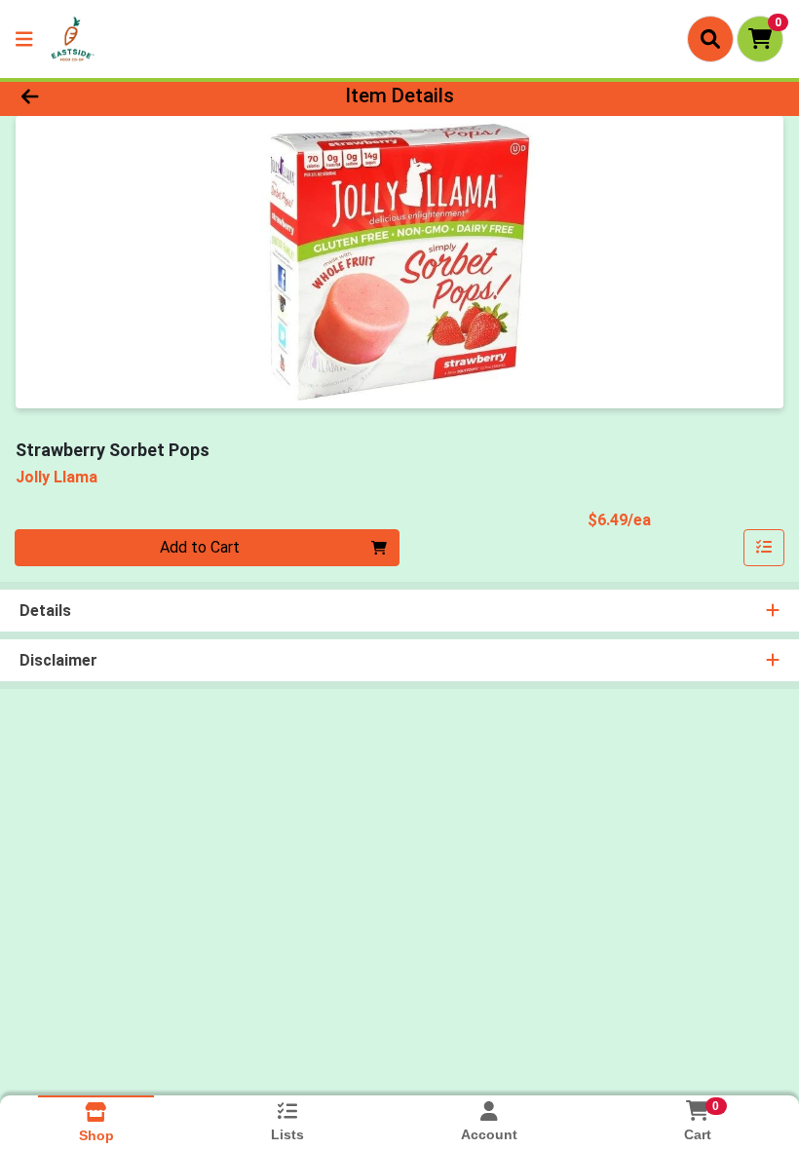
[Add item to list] (763, 547)
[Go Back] (112, 95)
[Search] (710, 39)
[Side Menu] (24, 39)
